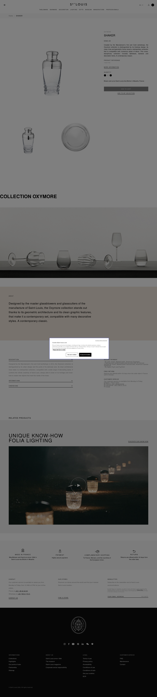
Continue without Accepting (101, 340)
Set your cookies (72, 354)
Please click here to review (59, 349)
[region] (79, 348)
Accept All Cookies (85, 354)
